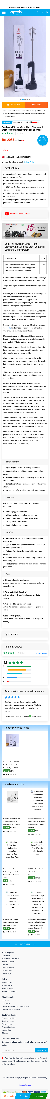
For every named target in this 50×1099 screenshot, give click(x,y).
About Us (5, 1000)
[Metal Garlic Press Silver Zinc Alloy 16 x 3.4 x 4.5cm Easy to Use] (37, 864)
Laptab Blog (6, 1030)
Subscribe (41, 1050)
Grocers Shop (7, 971)
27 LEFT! (42, 140)
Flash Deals (6, 122)
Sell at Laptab (7, 1024)
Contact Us (6, 1003)
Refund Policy (7, 983)
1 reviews (20, 133)
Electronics (6, 956)
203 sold (28, 122)
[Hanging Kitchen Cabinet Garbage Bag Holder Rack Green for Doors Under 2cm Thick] (12, 864)
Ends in (15, 122)
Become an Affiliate (9, 1018)
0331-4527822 (35, 7)
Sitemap (5, 1033)
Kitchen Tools (28, 162)
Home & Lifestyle (8, 968)
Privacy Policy (7, 986)
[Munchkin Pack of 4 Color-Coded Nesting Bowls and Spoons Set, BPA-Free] (12, 915)
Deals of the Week (8, 1027)
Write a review (41, 653)
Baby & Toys (6, 974)
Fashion (5, 965)
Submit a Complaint (9, 992)
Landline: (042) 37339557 (11, 1009)
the (15, 328)
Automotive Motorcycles (10, 959)
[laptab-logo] (15, 12)
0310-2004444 (21, 7)
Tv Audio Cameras (8, 962)
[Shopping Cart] (47, 12)
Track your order (8, 1021)
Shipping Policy (7, 989)
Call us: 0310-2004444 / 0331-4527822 (16, 1006)
